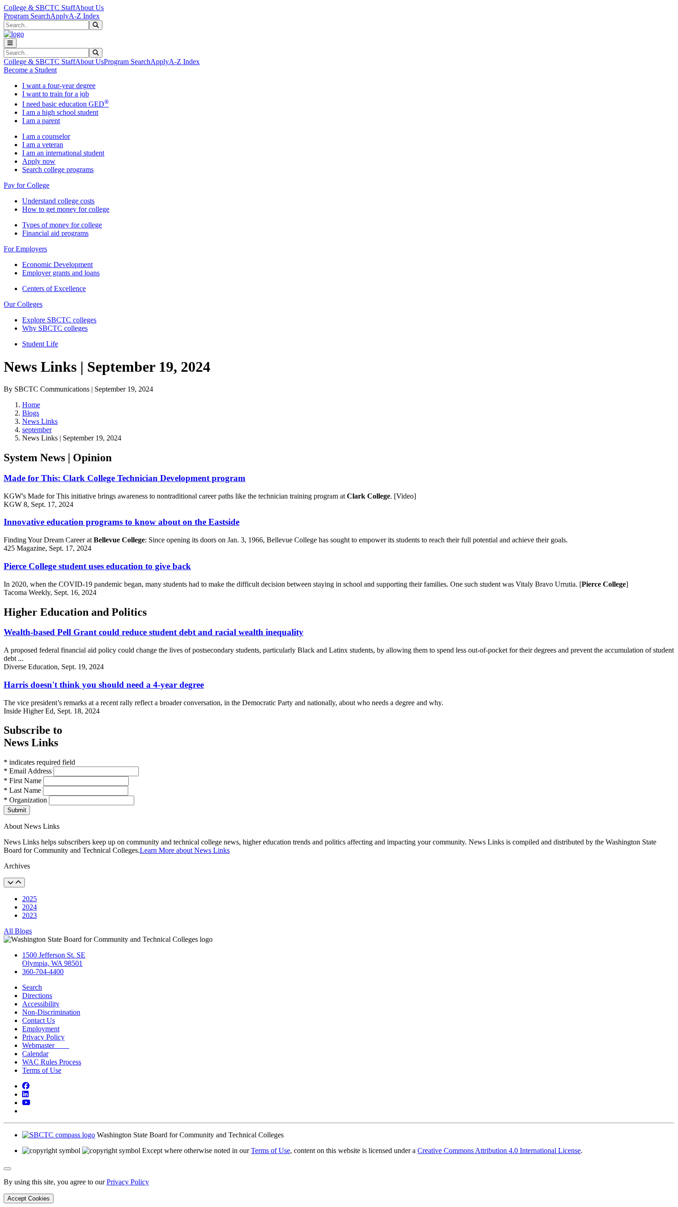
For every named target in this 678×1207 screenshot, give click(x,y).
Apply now (38, 161)
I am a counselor (46, 136)
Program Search (27, 16)
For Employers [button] (25, 249)
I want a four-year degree (58, 85)
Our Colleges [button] (23, 304)
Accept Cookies (28, 1198)
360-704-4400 (43, 971)
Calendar (35, 1054)
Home (31, 405)
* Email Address (29, 771)
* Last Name (23, 790)
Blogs (30, 413)
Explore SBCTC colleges (59, 320)
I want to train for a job (55, 94)
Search (32, 987)
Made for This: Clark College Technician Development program (124, 478)
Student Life (40, 344)
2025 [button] (29, 899)
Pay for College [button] (26, 185)
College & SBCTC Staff (39, 8)
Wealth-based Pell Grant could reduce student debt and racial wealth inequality (153, 632)
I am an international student (63, 153)
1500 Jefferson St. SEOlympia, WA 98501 (53, 959)
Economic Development (57, 264)
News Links (40, 421)
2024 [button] (29, 907)
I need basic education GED (65, 104)
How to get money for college (65, 209)
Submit (16, 810)
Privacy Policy (43, 1037)
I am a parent (41, 121)
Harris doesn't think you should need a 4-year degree (104, 685)
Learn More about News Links (185, 850)
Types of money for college (62, 225)
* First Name (23, 781)
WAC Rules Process (51, 1062)
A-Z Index (84, 16)
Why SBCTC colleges (55, 328)
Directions (37, 995)
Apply (59, 16)
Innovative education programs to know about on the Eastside (121, 522)
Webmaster (45, 1045)
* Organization (25, 800)
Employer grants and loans (61, 273)
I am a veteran (42, 145)
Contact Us (38, 1020)
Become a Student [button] (30, 70)
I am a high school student (60, 112)
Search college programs (58, 169)
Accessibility (40, 1004)
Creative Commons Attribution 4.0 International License (499, 1150)
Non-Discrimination (51, 1012)
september (37, 430)
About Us (89, 8)
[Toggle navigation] (10, 43)
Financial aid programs (55, 233)
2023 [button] (29, 915)
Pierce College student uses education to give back (97, 566)
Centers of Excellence (54, 288)
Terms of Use (41, 1070)
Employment (40, 1029)
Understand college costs (58, 201)
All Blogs (18, 931)
